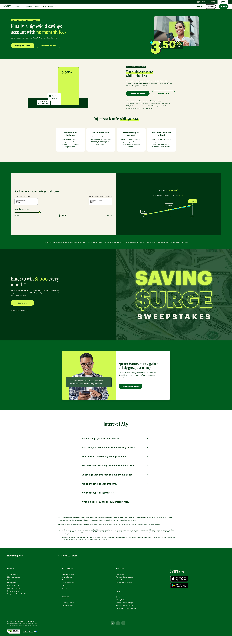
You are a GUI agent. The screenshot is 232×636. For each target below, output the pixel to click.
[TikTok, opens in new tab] (113, 623)
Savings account (67, 605)
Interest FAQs (163, 93)
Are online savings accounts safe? (99, 483)
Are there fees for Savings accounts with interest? (108, 465)
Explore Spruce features (130, 386)
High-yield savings (13, 577)
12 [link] (43, 37)
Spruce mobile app (68, 582)
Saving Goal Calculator (124, 582)
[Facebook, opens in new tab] (118, 623)
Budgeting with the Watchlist (17, 594)
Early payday (11, 580)
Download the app (48, 45)
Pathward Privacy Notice (124, 605)
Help (198, 6)
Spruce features (12, 574)
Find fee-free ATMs (68, 574)
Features (17, 6)
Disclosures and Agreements (126, 608)
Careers (64, 588)
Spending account (68, 602)
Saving (37, 6)
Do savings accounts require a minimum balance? (107, 474)
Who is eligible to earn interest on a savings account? (109, 447)
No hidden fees (67, 580)
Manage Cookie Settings (124, 602)
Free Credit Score (13, 585)
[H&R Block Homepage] (201, 2)
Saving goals (11, 582)
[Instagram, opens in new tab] (123, 623)
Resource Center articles (124, 577)
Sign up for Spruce (22, 45)
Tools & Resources (48, 6)
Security (64, 585)
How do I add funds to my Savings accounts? (105, 456)
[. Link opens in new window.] (13, 631)
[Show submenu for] (21, 6)
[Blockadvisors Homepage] (212, 2)
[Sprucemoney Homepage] (223, 2)
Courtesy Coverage (14, 588)
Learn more (22, 303)
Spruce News (120, 580)
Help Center (120, 574)
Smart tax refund (13, 591)
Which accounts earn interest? (98, 492)
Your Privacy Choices (28, 631)
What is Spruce (67, 577)
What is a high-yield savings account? (101, 438)
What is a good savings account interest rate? (105, 501)
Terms (118, 597)
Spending (29, 6)
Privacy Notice (121, 600)
